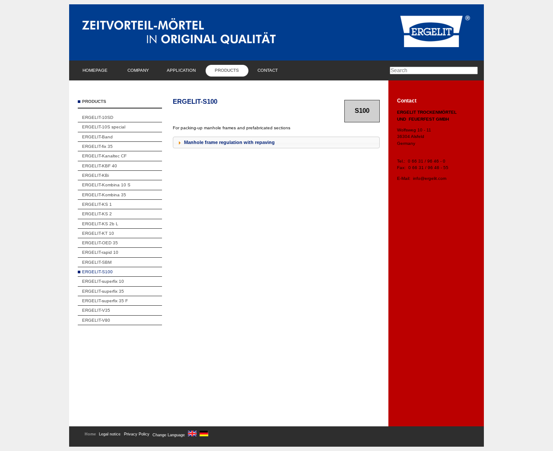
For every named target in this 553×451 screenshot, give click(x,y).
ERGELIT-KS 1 (97, 204)
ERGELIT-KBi (95, 175)
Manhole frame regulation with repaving (229, 142)
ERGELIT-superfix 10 (103, 281)
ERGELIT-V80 (96, 320)
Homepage (95, 70)
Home (90, 434)
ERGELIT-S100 (97, 271)
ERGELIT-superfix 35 (103, 291)
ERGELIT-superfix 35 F (105, 300)
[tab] (276, 143)
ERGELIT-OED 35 (100, 242)
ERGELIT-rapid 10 (100, 252)
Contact (267, 70)
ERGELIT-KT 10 (98, 233)
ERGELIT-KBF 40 (99, 165)
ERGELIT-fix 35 (97, 146)
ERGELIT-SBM (96, 262)
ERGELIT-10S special (103, 127)
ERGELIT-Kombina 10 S (106, 184)
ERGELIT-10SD (97, 117)
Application (181, 70)
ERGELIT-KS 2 (97, 213)
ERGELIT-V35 (96, 310)
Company (138, 70)
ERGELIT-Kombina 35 (104, 194)
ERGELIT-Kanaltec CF (104, 156)
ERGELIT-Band (97, 136)
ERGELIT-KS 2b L (100, 223)
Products (227, 70)
